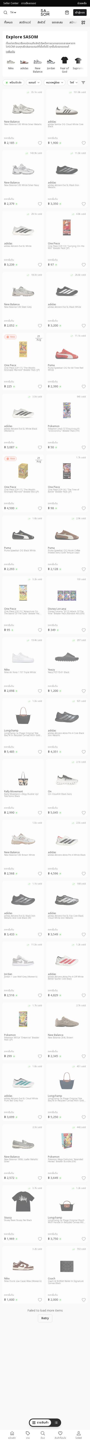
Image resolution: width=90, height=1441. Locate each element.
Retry (45, 1318)
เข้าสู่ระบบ (80, 12)
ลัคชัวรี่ (41, 22)
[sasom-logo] (45, 12)
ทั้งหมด (8, 22)
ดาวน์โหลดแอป (28, 3)
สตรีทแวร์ (25, 22)
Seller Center (11, 3)
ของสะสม (57, 22)
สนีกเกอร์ (74, 22)
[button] (5, 12)
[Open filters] (83, 82)
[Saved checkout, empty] (67, 12)
